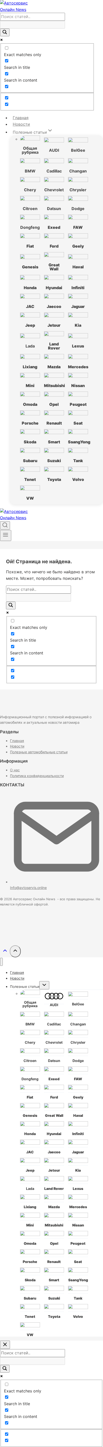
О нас (15, 770)
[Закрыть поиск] (5, 1345)
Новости (21, 124)
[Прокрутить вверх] (5, 952)
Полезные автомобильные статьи (39, 752)
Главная (20, 117)
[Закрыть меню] (1, 962)
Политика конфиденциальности (37, 776)
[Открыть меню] (5, 535)
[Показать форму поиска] (5, 525)
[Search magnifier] (5, 32)
